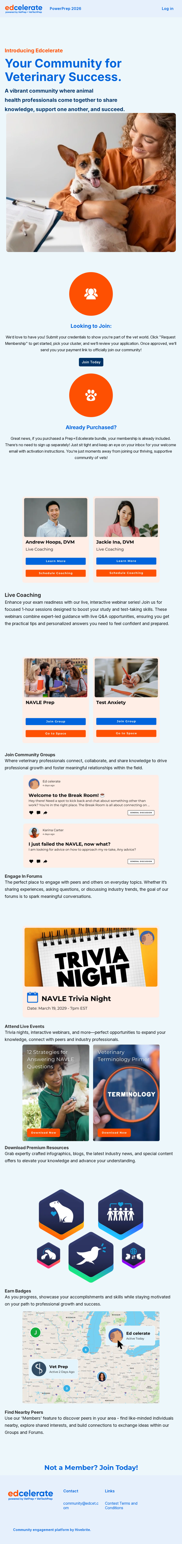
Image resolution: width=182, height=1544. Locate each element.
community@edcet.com (81, 1505)
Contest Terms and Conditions (121, 1505)
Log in (167, 8)
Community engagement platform (41, 1530)
